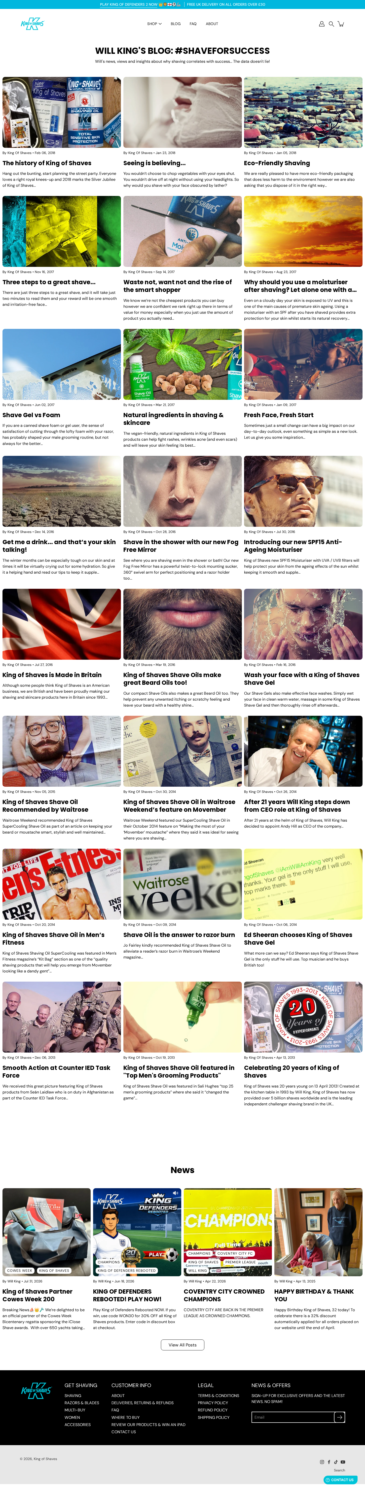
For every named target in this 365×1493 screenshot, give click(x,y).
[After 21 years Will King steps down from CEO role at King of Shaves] (303, 751)
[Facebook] (329, 1462)
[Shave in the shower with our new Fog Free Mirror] (182, 491)
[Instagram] (322, 1462)
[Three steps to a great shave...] (61, 231)
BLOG (176, 23)
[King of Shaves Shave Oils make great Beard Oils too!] (182, 624)
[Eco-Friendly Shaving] (303, 112)
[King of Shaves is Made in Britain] (61, 624)
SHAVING (73, 1395)
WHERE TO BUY (125, 1417)
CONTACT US (123, 1431)
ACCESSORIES (78, 1424)
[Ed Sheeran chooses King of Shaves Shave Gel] (303, 884)
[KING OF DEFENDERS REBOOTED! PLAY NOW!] (137, 1232)
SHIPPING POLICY (213, 1417)
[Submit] (339, 1417)
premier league (240, 1262)
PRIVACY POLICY (213, 1402)
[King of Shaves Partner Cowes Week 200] (46, 1232)
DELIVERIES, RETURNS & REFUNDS (142, 1402)
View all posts (183, 1345)
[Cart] (341, 24)
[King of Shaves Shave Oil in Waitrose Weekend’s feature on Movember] (182, 751)
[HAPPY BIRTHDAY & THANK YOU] (318, 1232)
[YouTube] (343, 1462)
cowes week (19, 1270)
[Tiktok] (336, 1462)
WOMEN (72, 1417)
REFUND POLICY (212, 1410)
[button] (331, 24)
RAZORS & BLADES (82, 1402)
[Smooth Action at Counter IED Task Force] (61, 1017)
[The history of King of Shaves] (61, 112)
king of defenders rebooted (127, 1270)
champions (109, 1262)
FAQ (193, 23)
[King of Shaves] (32, 23)
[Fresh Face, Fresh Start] (303, 364)
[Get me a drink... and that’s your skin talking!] (61, 491)
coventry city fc (235, 1253)
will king (197, 1270)
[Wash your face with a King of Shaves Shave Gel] (303, 624)
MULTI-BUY (75, 1410)
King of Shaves (45, 1459)
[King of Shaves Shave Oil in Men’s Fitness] (61, 884)
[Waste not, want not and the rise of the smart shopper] (182, 231)
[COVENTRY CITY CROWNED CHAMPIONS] (228, 1232)
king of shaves (54, 1270)
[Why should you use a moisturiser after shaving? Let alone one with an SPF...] (303, 231)
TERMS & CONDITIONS (218, 1395)
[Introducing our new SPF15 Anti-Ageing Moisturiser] (303, 491)
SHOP (152, 23)
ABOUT (212, 23)
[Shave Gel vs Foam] (61, 364)
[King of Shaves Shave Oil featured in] (182, 1017)
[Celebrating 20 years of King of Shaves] (303, 1017)
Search (339, 1470)
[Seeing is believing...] (182, 112)
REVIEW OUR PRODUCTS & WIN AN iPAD (148, 1424)
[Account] (322, 24)
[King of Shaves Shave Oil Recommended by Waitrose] (61, 751)
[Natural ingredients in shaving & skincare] (182, 364)
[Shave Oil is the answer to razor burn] (182, 884)
